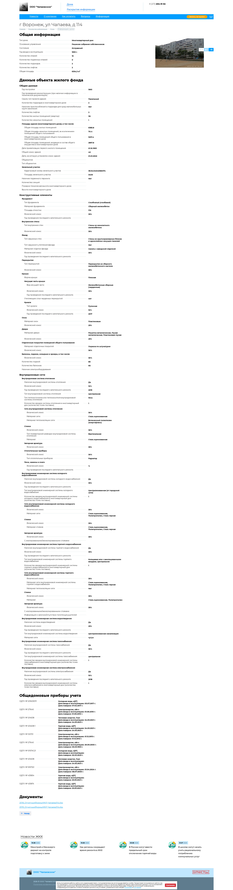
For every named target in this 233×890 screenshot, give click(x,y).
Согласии (137, 887)
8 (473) (157, 4)
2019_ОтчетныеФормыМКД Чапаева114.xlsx (41, 807)
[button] (211, 49)
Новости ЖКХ (32, 837)
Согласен (170, 885)
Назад (26, 813)
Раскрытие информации (81, 9)
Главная (22, 29)
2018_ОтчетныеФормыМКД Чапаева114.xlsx (41, 803)
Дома (70, 4)
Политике (128, 887)
